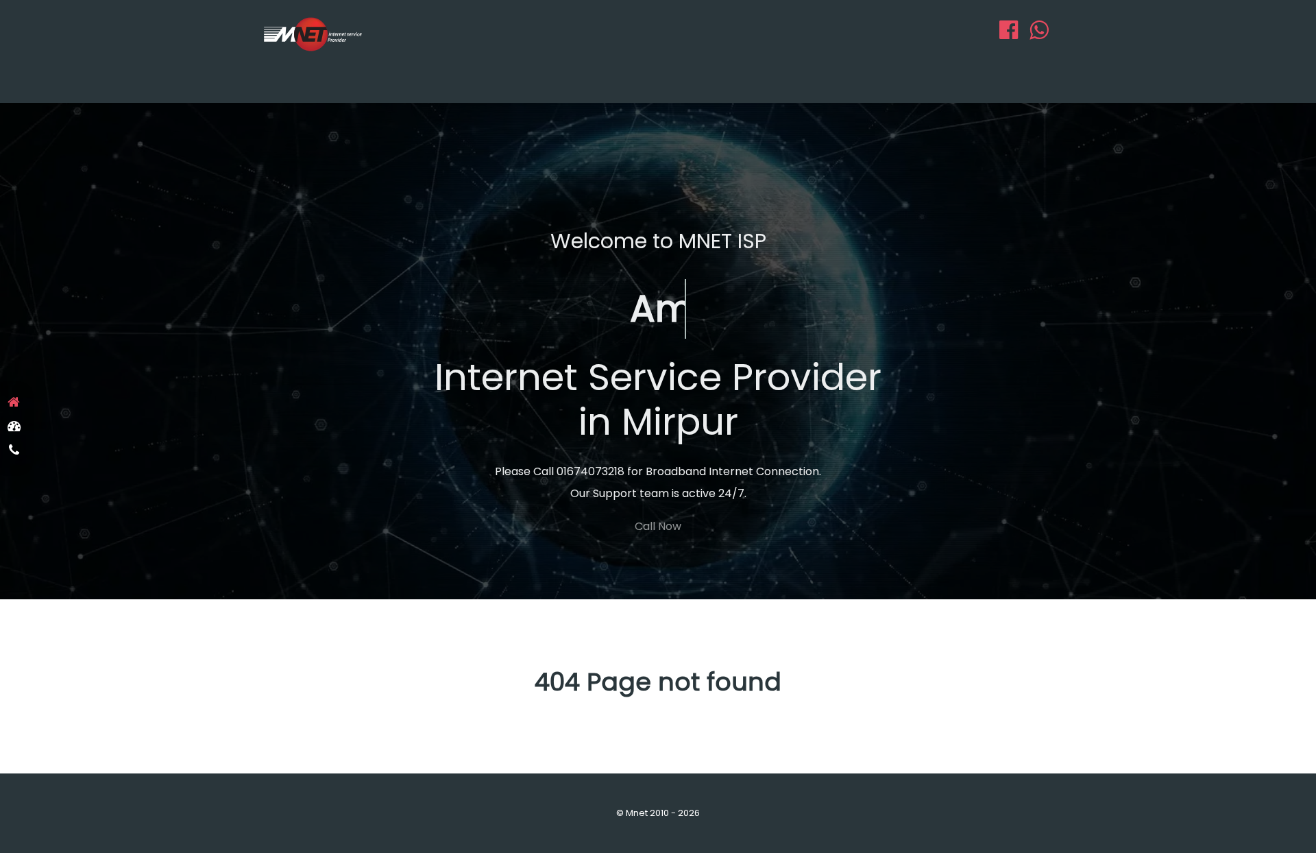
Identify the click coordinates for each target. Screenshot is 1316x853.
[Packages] (13, 426)
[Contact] (13, 450)
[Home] (13, 402)
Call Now (658, 526)
